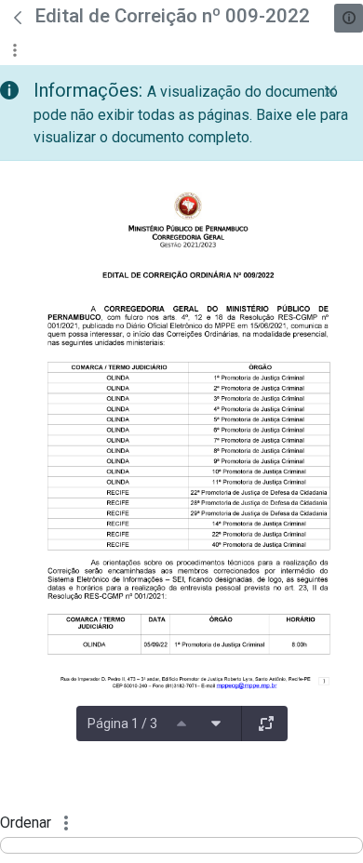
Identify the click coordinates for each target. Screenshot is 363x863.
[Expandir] (266, 723)
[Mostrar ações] (14, 49)
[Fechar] (330, 91)
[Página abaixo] (216, 723)
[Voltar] (17, 17)
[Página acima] (181, 723)
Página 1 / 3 (122, 723)
